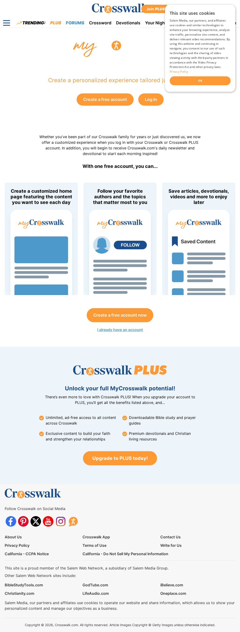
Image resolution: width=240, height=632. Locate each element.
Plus (55, 22)
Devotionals (128, 22)
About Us (13, 537)
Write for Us (171, 545)
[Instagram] (60, 521)
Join (155, 9)
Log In (151, 99)
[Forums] (73, 521)
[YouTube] (48, 521)
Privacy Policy (17, 545)
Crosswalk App (96, 537)
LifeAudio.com (95, 593)
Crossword (100, 22)
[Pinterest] (23, 521)
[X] (35, 521)
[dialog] (200, 48)
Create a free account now (120, 315)
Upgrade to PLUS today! (120, 458)
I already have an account (120, 329)
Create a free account (105, 99)
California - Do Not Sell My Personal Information (125, 553)
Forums (75, 22)
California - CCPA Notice (27, 553)
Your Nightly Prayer (164, 22)
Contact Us (170, 537)
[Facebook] (11, 521)
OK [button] (200, 81)
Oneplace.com (173, 593)
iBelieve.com (171, 585)
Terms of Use (94, 545)
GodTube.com (95, 585)
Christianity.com (19, 593)
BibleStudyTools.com (24, 585)
